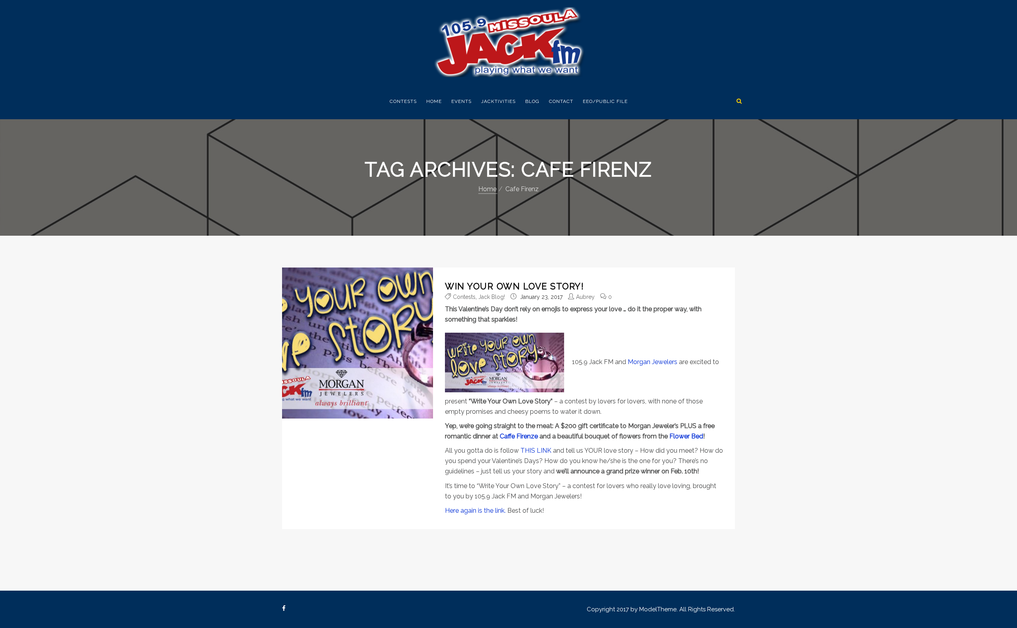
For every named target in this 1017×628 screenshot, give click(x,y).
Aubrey (585, 297)
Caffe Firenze (519, 436)
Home (434, 101)
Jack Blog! (491, 297)
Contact (561, 101)
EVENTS (461, 101)
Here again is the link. (475, 510)
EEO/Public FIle (605, 101)
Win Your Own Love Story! (514, 286)
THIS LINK (535, 450)
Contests (403, 101)
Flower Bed (686, 436)
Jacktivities (498, 101)
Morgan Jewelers (652, 362)
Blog (532, 101)
